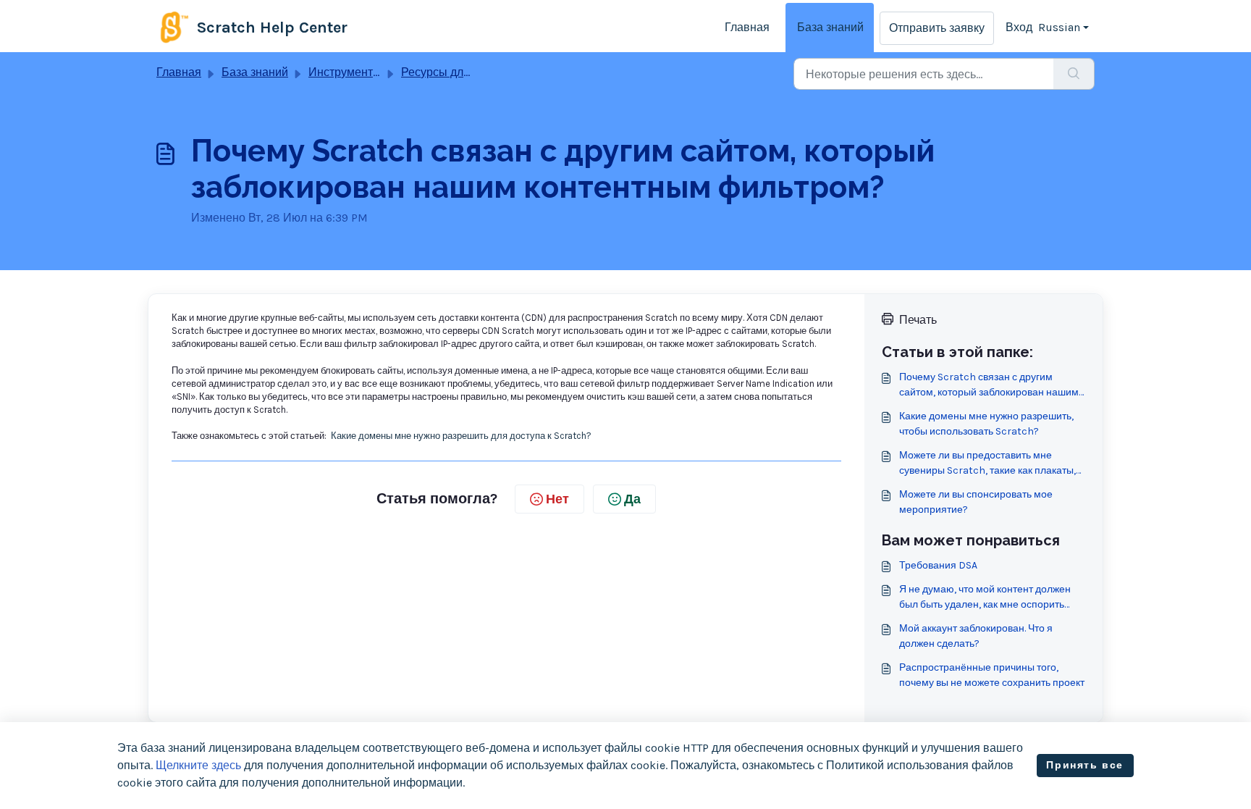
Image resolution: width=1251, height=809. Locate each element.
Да (632, 499)
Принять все (1085, 765)
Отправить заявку (937, 28)
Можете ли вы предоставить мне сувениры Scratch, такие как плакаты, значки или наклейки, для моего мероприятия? (987, 463)
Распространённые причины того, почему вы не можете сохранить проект (991, 675)
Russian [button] (1059, 27)
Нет (557, 499)
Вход (1019, 27)
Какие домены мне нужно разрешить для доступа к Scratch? (461, 435)
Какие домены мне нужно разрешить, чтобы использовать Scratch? (986, 423)
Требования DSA (938, 565)
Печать (918, 320)
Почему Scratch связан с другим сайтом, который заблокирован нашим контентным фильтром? (989, 385)
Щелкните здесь (198, 765)
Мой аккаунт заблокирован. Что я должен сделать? (976, 636)
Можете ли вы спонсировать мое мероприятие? (976, 502)
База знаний (830, 27)
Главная (747, 27)
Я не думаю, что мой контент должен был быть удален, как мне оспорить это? (985, 597)
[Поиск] (1074, 74)
